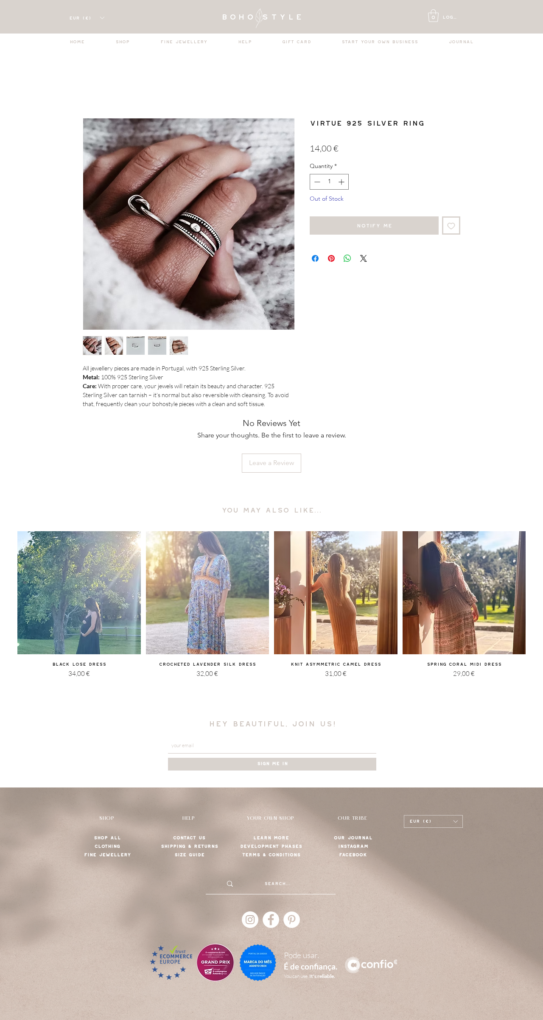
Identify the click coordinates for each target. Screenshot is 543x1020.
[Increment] (342, 181)
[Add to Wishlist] (451, 225)
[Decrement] (316, 181)
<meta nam (278, 8)
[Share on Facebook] (315, 258)
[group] (271, 615)
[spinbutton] (329, 181)
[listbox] (86, 18)
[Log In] (423, 17)
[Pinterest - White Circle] (291, 919)
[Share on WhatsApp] (347, 258)
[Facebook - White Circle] (271, 919)
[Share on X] (363, 258)
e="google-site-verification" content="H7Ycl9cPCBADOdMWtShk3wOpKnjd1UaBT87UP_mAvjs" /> (346, 8)
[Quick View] (79, 593)
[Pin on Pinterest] (331, 258)
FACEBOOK (353, 855)
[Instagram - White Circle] (250, 919)
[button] (433, 15)
